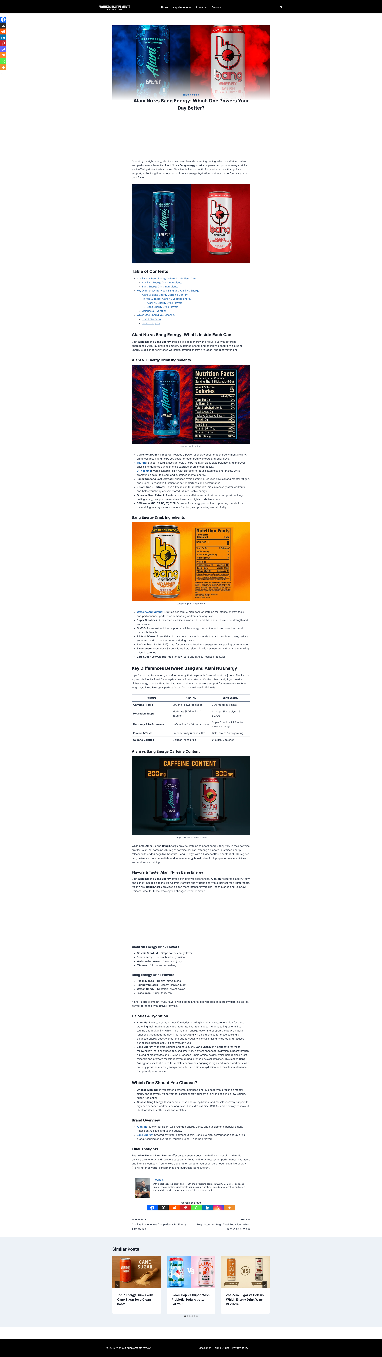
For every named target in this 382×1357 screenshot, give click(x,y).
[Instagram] (218, 1207)
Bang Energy (145, 1134)
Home (164, 7)
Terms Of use (221, 1347)
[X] (163, 1207)
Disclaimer (204, 1347)
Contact (216, 7)
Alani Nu (142, 1126)
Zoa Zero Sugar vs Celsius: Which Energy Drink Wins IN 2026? (245, 1299)
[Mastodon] (3, 49)
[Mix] (3, 55)
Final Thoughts (151, 323)
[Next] (264, 1284)
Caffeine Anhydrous (149, 611)
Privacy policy (240, 1347)
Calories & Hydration (154, 310)
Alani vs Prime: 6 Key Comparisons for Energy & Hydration (159, 1224)
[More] (229, 1207)
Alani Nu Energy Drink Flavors (164, 302)
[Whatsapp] (196, 1207)
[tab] (185, 1316)
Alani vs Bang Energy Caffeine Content (165, 294)
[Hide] (1, 73)
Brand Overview (151, 319)
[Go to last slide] (117, 1284)
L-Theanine (144, 470)
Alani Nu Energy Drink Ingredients (162, 282)
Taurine (141, 462)
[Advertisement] (191, 137)
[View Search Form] (281, 7)
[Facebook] (152, 1207)
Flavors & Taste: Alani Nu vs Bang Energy (166, 298)
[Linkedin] (207, 1207)
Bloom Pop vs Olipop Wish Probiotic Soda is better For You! (191, 1299)
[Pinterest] (185, 1207)
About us (201, 7)
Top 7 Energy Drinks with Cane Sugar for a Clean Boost (135, 1299)
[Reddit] (174, 1207)
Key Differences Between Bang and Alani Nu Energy (168, 290)
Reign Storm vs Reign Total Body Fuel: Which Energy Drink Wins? (223, 1224)
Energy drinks (191, 95)
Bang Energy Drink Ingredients (160, 286)
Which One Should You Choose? (156, 314)
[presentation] (136, 1272)
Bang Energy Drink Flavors (162, 306)
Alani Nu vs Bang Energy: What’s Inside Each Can (166, 278)
